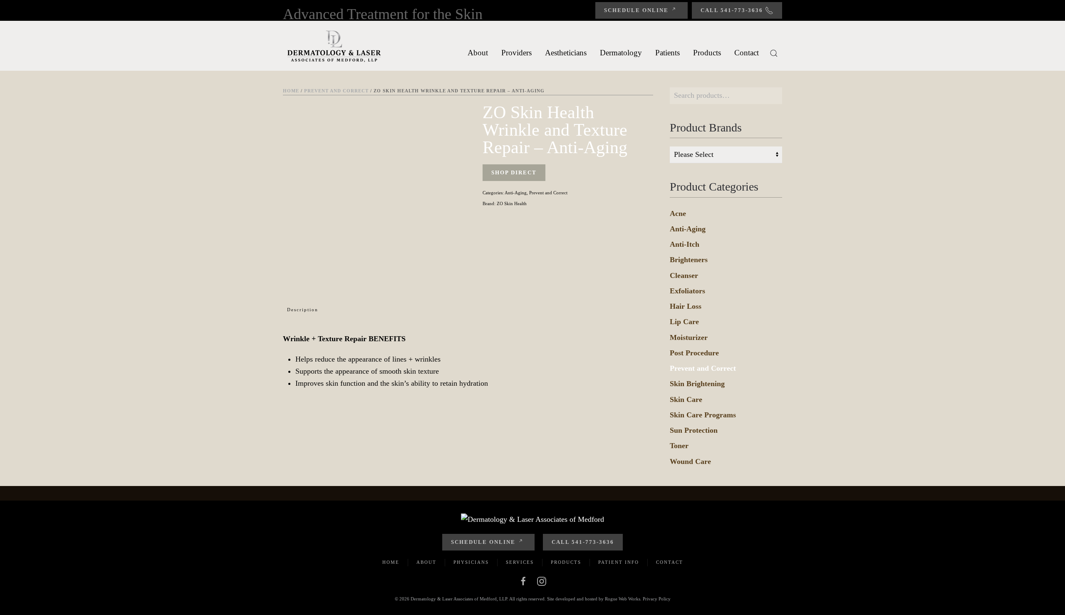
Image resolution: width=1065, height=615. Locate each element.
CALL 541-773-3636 (583, 542)
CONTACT (669, 562)
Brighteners (689, 259)
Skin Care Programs (703, 415)
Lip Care (684, 321)
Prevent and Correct (336, 90)
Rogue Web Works (622, 598)
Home (291, 90)
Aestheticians (566, 52)
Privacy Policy (657, 598)
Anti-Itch (684, 244)
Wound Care (690, 461)
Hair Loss (685, 306)
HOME (390, 562)
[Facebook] (523, 580)
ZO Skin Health (512, 203)
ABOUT (426, 562)
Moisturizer (689, 337)
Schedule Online (636, 10)
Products (707, 52)
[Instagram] (542, 580)
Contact (746, 52)
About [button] (478, 52)
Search (774, 95)
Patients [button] (667, 52)
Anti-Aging (516, 192)
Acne (678, 213)
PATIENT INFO (618, 562)
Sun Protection (694, 430)
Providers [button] (516, 52)
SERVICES (520, 562)
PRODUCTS (566, 562)
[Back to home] (335, 46)
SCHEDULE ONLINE (483, 542)
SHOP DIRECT (514, 172)
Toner (679, 445)
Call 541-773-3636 (732, 10)
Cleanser (684, 275)
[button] (774, 53)
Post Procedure (694, 353)
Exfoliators (687, 291)
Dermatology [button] (621, 52)
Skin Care (686, 399)
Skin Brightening (697, 383)
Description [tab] (302, 309)
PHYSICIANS (471, 562)
